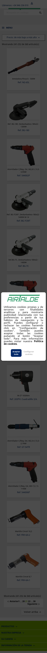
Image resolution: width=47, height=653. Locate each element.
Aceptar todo (16, 352)
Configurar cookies (29, 352)
